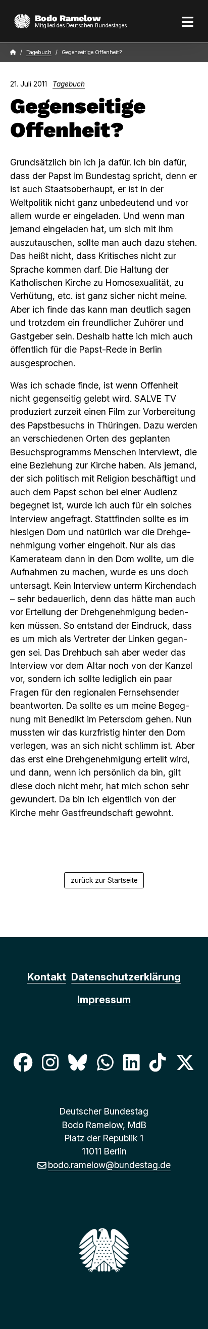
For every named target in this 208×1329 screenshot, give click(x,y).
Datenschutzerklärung (126, 977)
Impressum (104, 1000)
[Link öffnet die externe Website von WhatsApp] (105, 1062)
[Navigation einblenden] (188, 21)
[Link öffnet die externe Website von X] (185, 1062)
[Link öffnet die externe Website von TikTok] (157, 1062)
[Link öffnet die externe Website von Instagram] (50, 1062)
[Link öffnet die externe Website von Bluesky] (78, 1062)
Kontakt (46, 977)
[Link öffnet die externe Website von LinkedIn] (131, 1062)
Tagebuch (38, 52)
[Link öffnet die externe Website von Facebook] (23, 1062)
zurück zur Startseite (104, 880)
